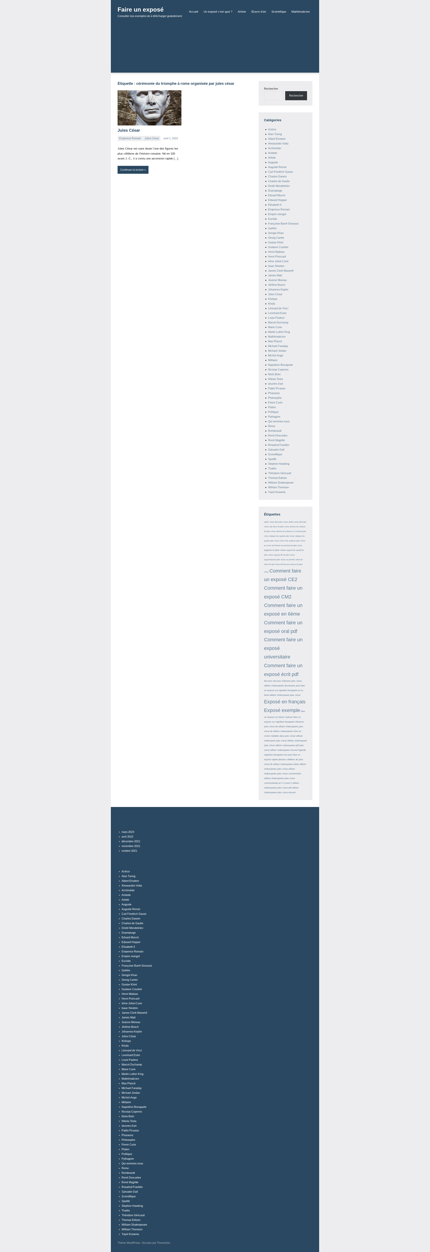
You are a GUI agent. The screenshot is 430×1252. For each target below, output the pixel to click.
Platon (272, 407)
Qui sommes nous (279, 421)
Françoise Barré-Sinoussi (283, 223)
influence (299, 722)
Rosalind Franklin (278, 445)
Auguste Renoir (277, 167)
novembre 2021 (131, 846)
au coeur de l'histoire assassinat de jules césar (283, 545)
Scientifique (278, 11)
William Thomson (278, 487)
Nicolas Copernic (278, 369)
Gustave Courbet (278, 247)
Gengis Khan (276, 233)
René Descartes (277, 435)
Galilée (272, 228)
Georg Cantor (276, 237)
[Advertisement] (215, 49)
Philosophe (275, 397)
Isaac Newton (276, 266)
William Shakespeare (281, 482)
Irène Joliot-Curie (278, 261)
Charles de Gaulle (279, 181)
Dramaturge (275, 190)
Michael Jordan (277, 350)
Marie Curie (275, 327)
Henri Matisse (276, 251)
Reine (271, 426)
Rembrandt (274, 430)
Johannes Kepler (278, 289)
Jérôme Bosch (276, 284)
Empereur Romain (130, 138)
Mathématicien (300, 11)
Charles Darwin (277, 176)
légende (302, 750)
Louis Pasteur (276, 317)
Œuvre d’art (258, 11)
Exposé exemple (282, 710)
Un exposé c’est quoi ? (218, 11)
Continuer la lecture (132, 169)
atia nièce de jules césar (279, 527)
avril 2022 (127, 836)
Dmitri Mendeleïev (279, 186)
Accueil (193, 11)
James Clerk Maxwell (281, 270)
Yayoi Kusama (276, 492)
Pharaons (274, 393)
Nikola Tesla (275, 379)
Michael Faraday (278, 346)
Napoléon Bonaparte (280, 364)
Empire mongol (277, 214)
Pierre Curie (275, 402)
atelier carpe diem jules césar (276, 522)
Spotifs (272, 459)
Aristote (272, 153)
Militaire (272, 360)
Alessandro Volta (278, 143)
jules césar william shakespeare (291, 740)
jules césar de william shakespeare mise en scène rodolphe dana (283, 731)
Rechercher (271, 88)
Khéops (272, 299)
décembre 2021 (131, 841)
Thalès (272, 468)
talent (296, 764)
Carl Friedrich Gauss (280, 171)
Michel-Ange (275, 355)
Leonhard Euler (277, 313)
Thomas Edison (277, 477)
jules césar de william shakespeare (281, 726)
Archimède (274, 148)
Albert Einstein (277, 138)
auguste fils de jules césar (284, 555)
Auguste (273, 162)
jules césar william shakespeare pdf (281, 745)
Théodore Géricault (279, 473)
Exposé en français (285, 701)
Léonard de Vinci (278, 308)
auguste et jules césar (275, 550)
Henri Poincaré (277, 256)
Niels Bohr (274, 374)
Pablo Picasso (276, 388)
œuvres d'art (275, 383)
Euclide (272, 218)
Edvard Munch (276, 195)
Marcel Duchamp (278, 322)
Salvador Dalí (276, 449)
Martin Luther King (279, 331)
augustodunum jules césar (275, 560)
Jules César (129, 130)
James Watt (275, 275)
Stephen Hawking (278, 463)
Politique (273, 412)
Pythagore (274, 416)
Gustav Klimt (275, 242)
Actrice (272, 129)
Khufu (271, 303)
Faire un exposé (141, 9)
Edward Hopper (277, 200)
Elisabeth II (274, 204)
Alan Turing (275, 134)
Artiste (242, 11)
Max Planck (275, 341)
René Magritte (276, 440)
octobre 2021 (129, 850)
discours (268, 681)
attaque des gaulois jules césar (282, 536)
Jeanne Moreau (277, 280)
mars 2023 (128, 832)
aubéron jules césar (297, 541)
